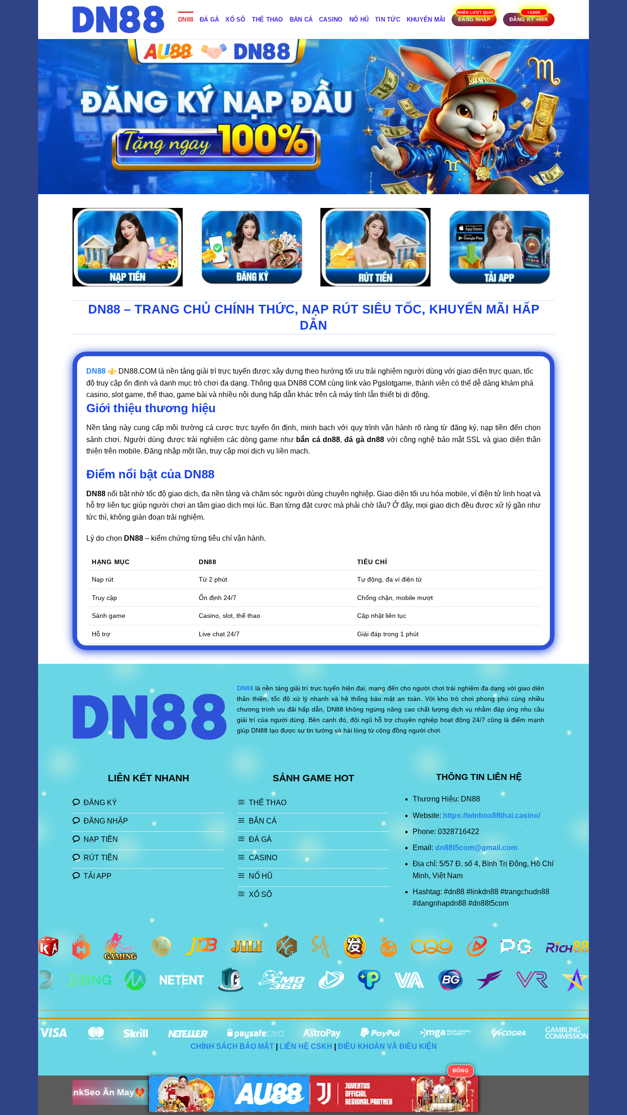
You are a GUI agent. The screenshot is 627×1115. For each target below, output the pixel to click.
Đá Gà (209, 19)
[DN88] (118, 20)
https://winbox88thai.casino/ (491, 815)
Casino (331, 19)
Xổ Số (235, 19)
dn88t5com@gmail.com (476, 848)
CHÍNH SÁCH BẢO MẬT (232, 1046)
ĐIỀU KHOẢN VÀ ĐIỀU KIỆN (387, 1046)
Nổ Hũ (359, 19)
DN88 (185, 19)
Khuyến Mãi (426, 19)
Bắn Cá (301, 19)
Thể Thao (267, 19)
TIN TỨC (387, 19)
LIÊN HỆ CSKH (306, 1046)
